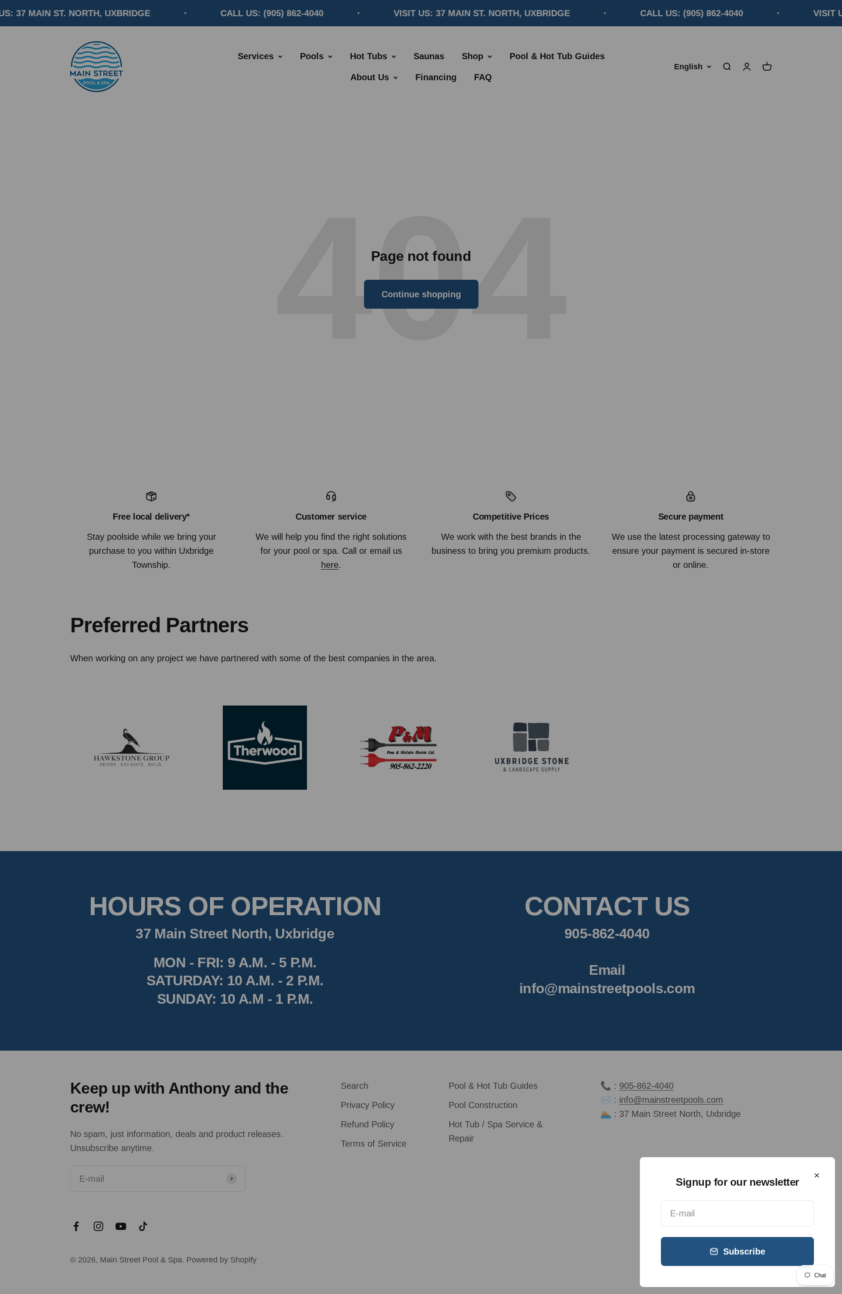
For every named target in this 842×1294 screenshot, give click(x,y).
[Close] (817, 1175)
